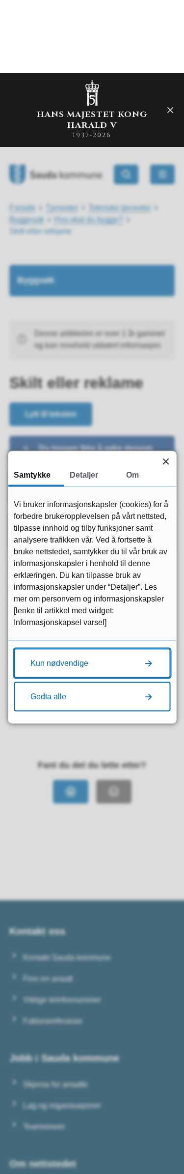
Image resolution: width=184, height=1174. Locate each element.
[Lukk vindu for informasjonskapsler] (165, 461)
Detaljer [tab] (84, 474)
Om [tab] (132, 474)
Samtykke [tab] (32, 474)
